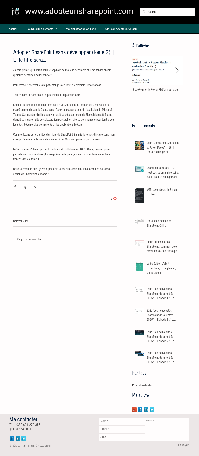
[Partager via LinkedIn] (34, 187)
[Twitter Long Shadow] (152, 409)
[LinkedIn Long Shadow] (146, 409)
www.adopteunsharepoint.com (79, 12)
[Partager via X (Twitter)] (24, 187)
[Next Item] (177, 70)
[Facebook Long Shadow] (140, 409)
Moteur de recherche (142, 385)
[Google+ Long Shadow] (134, 409)
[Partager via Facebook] (15, 187)
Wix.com (48, 445)
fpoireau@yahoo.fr (20, 429)
